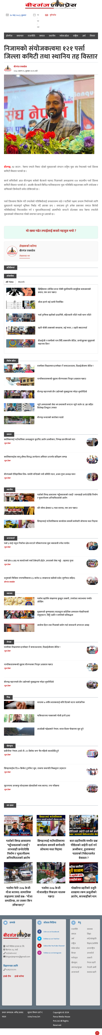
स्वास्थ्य (9, 593)
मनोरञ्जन (74, 958)
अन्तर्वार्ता (90, 953)
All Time (10, 282)
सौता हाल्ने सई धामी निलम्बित (50, 302)
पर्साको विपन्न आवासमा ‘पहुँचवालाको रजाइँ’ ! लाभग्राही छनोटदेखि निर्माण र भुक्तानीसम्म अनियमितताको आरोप (67, 496)
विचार (92, 36)
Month (21, 282)
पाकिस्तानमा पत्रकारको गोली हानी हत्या (53, 716)
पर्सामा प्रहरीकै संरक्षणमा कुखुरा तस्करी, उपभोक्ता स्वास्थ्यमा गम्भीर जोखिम (64, 600)
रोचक (9, 642)
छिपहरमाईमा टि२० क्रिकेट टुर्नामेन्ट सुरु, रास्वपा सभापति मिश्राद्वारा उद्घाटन (35, 768)
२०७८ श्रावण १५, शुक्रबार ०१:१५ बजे (25, 71)
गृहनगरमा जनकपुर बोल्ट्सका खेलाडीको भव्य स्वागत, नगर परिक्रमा (31, 786)
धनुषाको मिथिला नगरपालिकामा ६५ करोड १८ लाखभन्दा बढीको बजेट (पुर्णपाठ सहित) (39, 578)
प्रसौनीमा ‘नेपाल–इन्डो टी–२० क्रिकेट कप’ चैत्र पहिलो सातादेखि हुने (31, 751)
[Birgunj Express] (17, 934)
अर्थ (84, 36)
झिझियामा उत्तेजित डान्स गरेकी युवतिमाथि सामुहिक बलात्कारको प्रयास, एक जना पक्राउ (64, 290)
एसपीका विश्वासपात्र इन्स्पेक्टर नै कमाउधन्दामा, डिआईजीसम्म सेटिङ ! (65, 366)
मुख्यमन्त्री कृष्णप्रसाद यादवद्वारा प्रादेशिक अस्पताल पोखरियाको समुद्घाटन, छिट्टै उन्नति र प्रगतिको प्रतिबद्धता (63, 613)
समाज (42, 36)
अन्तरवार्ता (11, 538)
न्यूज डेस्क (7, 443)
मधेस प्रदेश (64, 36)
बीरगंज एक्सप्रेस (20, 67)
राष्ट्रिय (75, 36)
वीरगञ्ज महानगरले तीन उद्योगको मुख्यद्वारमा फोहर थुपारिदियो (62, 392)
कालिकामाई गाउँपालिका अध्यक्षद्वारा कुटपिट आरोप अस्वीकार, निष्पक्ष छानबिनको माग (39, 439)
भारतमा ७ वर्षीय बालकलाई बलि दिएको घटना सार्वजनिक (61, 702)
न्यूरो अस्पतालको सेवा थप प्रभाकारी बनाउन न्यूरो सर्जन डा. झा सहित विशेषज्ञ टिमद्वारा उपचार (65, 406)
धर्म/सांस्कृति (91, 938)
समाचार (20, 36)
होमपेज (9, 36)
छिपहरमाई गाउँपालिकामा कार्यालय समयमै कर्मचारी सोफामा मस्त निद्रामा (67, 521)
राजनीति (31, 36)
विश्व (8, 697)
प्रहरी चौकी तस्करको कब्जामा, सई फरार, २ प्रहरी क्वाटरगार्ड (62, 328)
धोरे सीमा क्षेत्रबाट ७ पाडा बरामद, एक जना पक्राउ (57, 508)
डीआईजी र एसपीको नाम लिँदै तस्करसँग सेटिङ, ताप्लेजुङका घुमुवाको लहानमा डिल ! (66, 342)
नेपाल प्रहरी (91, 962)
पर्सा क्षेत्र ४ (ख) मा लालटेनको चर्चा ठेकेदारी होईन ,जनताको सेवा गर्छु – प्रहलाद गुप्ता (38, 561)
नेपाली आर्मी (91, 967)
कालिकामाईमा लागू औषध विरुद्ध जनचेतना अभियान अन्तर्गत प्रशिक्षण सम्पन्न (35, 457)
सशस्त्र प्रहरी (91, 972)
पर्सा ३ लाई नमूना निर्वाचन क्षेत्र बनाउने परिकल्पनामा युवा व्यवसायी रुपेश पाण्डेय (36, 543)
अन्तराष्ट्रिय (91, 948)
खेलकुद (10, 746)
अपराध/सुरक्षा (76, 967)
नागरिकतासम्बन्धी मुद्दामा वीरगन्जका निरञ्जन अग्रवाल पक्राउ (61, 379)
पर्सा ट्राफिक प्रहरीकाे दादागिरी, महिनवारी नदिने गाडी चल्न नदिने (64, 315)
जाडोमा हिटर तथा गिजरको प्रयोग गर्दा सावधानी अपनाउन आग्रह (63, 625)
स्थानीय (52, 36)
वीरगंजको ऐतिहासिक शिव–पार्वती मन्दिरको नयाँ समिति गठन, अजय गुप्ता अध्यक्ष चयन (39, 474)
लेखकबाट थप (24, 256)
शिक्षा (89, 934)
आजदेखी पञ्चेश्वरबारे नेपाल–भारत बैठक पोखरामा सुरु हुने (60, 729)
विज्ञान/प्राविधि (92, 943)
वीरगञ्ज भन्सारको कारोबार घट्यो (50, 417)
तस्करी (89, 958)
